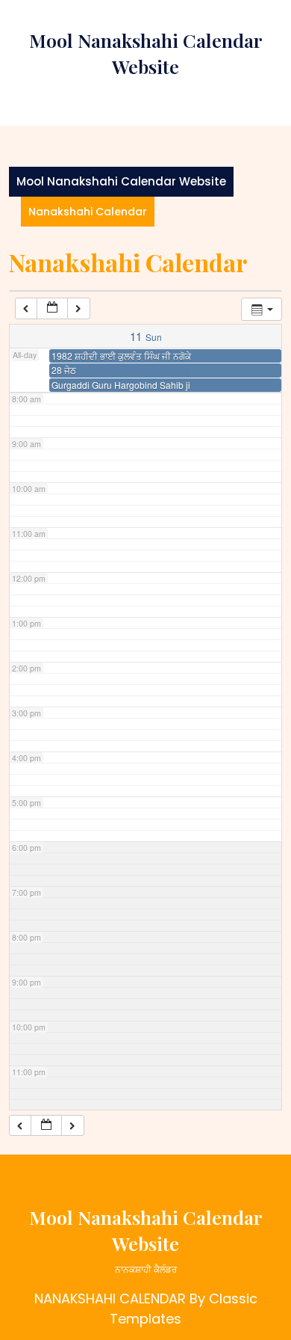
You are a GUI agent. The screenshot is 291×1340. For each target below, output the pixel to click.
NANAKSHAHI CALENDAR (110, 1298)
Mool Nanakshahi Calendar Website (121, 181)
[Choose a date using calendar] (52, 308)
